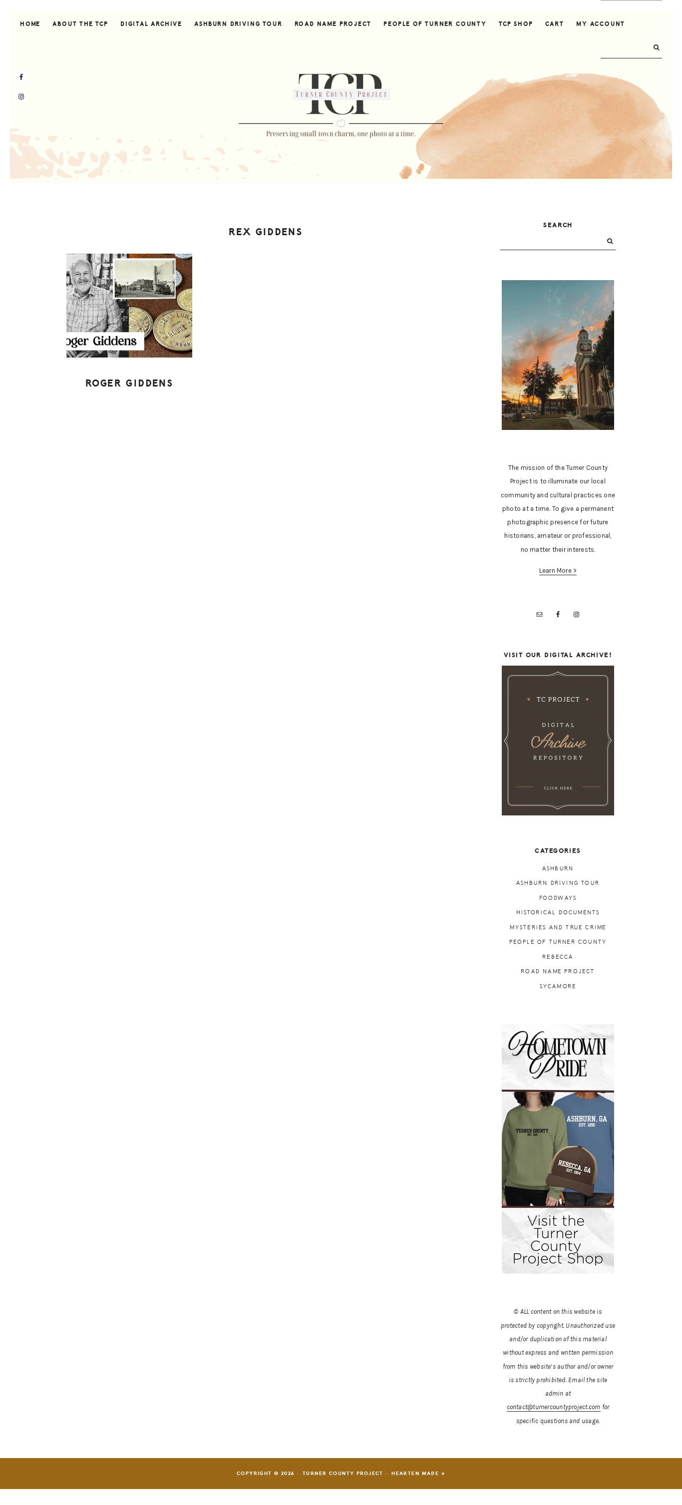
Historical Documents (558, 912)
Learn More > (558, 570)
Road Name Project (558, 971)
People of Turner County (558, 942)
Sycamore (558, 986)
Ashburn (558, 868)
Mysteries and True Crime (558, 927)
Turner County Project (341, 105)
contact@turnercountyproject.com (554, 1407)
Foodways (558, 898)
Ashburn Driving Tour (558, 883)
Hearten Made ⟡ (418, 1474)
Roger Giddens (129, 383)
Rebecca (557, 957)
